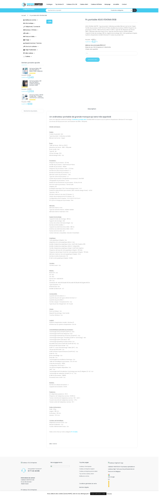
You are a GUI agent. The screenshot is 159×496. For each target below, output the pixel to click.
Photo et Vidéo (30, 36)
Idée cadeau (29, 53)
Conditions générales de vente (88, 483)
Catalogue (49, 4)
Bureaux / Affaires (31, 30)
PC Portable (74, 432)
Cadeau (27, 56)
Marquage (107, 4)
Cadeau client (84, 4)
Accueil (24, 15)
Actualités (116, 4)
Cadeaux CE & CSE (71, 4)
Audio (27, 33)
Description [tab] (92, 109)
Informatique (29, 23)
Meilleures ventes (30, 20)
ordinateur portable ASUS (79, 119)
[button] (122, 480)
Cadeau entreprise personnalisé (88, 471)
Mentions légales (84, 487)
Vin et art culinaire (31, 46)
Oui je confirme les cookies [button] (98, 494)
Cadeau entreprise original (86, 469)
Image (27, 40)
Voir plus (109, 494)
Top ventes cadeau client (86, 474)
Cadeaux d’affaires (96, 4)
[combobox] (78, 10)
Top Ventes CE (59, 4)
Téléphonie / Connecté (32, 27)
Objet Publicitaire (30, 50)
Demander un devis (92, 59)
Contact (124, 4)
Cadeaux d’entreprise (85, 466)
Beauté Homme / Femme (33, 43)
